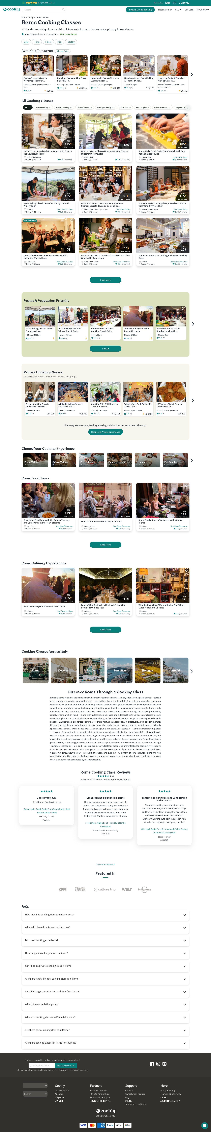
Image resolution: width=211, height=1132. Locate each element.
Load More (105, 279)
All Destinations (62, 1090)
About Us (59, 1093)
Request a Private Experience (105, 431)
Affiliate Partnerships (99, 1093)
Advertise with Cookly (170, 1100)
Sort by (71, 41)
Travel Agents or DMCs (100, 1100)
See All (105, 348)
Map (59, 41)
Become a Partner (98, 1090)
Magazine (59, 1097)
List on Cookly (165, 9)
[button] (39, 3)
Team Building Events (170, 1093)
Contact (129, 1090)
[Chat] (204, 1125)
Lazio (38, 17)
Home (24, 17)
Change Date (62, 51)
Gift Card (189, 9)
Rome (46, 17)
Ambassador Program (100, 1097)
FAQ (127, 1097)
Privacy (128, 1100)
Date (26, 41)
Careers (164, 1097)
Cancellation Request (135, 1093)
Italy (31, 17)
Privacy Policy (82, 1070)
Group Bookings (168, 1090)
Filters (48, 41)
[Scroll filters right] (187, 107)
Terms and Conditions (135, 1104)
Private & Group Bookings (140, 9)
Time (36, 41)
